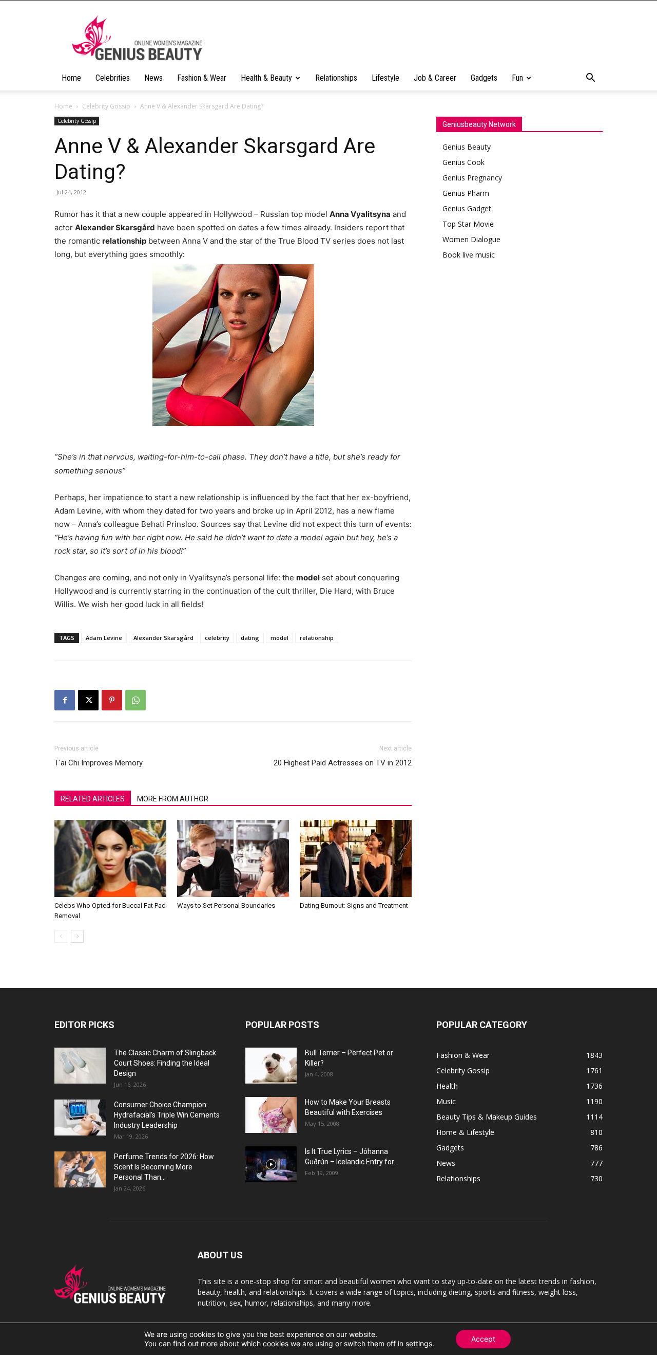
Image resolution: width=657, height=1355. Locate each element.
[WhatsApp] (135, 700)
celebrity (217, 638)
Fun (517, 78)
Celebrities (112, 78)
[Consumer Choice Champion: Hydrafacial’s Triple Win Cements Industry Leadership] (80, 1118)
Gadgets (484, 78)
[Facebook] (64, 700)
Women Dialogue (471, 239)
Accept (483, 1338)
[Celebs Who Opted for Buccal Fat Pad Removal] (110, 858)
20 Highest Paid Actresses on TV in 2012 (343, 762)
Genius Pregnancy (472, 177)
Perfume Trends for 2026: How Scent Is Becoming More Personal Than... (164, 1166)
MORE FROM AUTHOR (172, 799)
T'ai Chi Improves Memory (98, 762)
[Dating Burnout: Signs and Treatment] (356, 858)
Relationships (336, 78)
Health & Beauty (266, 78)
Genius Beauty (466, 147)
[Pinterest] (112, 700)
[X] (88, 700)
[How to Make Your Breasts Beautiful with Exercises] (271, 1115)
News (153, 78)
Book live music (468, 255)
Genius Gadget (466, 208)
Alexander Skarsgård (163, 638)
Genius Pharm (465, 193)
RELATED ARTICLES (93, 799)
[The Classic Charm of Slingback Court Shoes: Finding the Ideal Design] (80, 1066)
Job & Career (435, 78)
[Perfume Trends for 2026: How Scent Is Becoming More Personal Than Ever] (80, 1169)
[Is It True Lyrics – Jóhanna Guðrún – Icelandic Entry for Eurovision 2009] (271, 1164)
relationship (317, 638)
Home (71, 78)
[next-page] (77, 936)
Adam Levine (104, 638)
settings (418, 1343)
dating (250, 638)
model (279, 638)
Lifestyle (385, 78)
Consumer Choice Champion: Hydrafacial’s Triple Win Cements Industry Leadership (167, 1115)
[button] (590, 79)
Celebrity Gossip (106, 106)
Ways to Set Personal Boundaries (226, 905)
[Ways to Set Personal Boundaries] (233, 858)
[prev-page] (60, 936)
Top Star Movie (468, 224)
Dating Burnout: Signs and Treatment (354, 905)
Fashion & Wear (201, 78)
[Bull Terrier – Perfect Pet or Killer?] (271, 1066)
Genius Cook (463, 162)
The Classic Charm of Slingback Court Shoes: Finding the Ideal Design (165, 1063)
